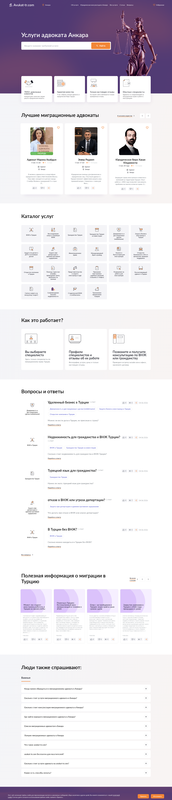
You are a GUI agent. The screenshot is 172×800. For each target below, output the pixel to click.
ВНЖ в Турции (56, 448)
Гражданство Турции (58, 477)
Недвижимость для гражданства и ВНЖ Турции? (84, 437)
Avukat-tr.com (24, 5)
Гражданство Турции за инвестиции (81, 448)
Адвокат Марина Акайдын (41, 159)
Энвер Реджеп (86, 159)
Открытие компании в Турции (62, 414)
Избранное (160, 5)
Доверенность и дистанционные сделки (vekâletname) (72, 409)
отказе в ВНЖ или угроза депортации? (76, 500)
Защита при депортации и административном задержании (74, 506)
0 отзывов (94, 163)
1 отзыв (49, 163)
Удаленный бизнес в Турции (68, 402)
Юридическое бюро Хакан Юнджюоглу (130, 161)
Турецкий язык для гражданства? (72, 470)
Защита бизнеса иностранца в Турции (114, 409)
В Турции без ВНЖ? (62, 529)
